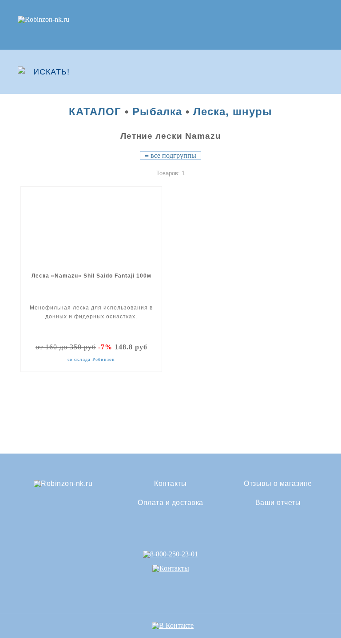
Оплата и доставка (170, 502)
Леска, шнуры (232, 111)
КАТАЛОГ (95, 111)
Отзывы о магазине (278, 483)
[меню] (317, 72)
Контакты (170, 483)
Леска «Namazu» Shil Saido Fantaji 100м (91, 276)
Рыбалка (157, 111)
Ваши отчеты (278, 502)
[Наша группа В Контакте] (173, 625)
